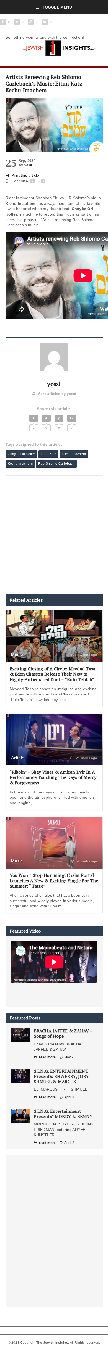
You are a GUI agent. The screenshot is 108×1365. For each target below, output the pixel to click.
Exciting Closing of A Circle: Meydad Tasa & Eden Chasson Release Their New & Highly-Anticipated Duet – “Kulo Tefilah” (53, 674)
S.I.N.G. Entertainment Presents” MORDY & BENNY (63, 1113)
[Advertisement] (54, 535)
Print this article (25, 175)
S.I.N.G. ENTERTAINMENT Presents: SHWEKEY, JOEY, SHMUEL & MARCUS (62, 1076)
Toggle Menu (57, 7)
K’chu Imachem (74, 454)
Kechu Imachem (20, 464)
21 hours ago (86, 758)
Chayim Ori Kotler (21, 454)
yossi (28, 165)
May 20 (70, 1057)
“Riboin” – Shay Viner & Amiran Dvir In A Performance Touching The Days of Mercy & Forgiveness (53, 777)
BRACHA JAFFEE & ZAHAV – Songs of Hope (63, 1033)
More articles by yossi (56, 394)
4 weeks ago (86, 655)
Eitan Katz (48, 454)
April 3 (69, 1097)
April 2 (69, 1142)
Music (17, 654)
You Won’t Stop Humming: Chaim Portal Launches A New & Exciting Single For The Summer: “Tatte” (54, 880)
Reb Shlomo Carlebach (56, 464)
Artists (18, 758)
